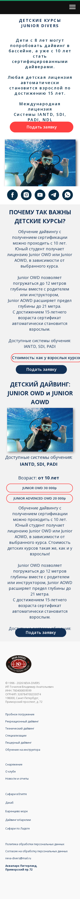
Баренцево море (16, 811)
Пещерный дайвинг (18, 742)
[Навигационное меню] (72, 7)
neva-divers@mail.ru (18, 858)
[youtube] (40, 195)
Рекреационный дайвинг (22, 721)
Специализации (15, 735)
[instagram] (26, 195)
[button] (41, 127)
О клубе (10, 771)
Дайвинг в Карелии (18, 820)
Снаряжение (13, 764)
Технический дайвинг (19, 728)
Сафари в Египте (16, 794)
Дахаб (9, 803)
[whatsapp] (67, 195)
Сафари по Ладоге (17, 828)
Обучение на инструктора (22, 750)
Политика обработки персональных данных (34, 844)
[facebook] (12, 195)
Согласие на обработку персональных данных (36, 851)
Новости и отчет (16, 778)
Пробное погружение (19, 714)
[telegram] (53, 195)
